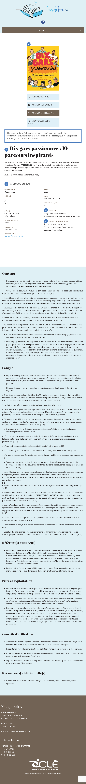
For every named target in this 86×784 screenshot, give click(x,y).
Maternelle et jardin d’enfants (15, 745)
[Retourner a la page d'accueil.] (43, 9)
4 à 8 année (7, 751)
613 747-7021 (7, 723)
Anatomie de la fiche (42, 105)
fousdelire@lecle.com (21, 731)
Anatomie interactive (43, 113)
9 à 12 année (8, 754)
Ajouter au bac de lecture (38, 122)
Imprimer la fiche (40, 97)
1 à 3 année (7, 748)
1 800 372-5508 (8, 726)
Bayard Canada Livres (13, 236)
